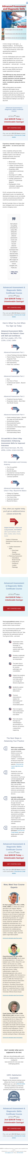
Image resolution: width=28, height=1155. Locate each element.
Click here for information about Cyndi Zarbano (12, 1037)
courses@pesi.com (9, 1152)
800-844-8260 (21, 1084)
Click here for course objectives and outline (17, 766)
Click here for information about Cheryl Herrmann (13, 995)
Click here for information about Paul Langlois (12, 938)
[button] (27, 3)
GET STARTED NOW (14, 128)
